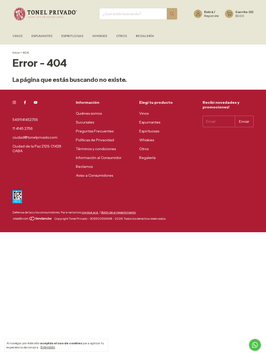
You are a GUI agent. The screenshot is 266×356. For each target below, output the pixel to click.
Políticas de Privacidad (95, 140)
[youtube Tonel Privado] (35, 102)
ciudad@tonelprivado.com (34, 137)
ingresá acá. (90, 212)
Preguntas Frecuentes (95, 131)
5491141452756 (25, 119)
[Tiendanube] (32, 220)
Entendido (48, 347)
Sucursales (85, 122)
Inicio (16, 52)
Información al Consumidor (99, 157)
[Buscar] (172, 14)
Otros (121, 36)
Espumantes (41, 36)
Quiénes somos (89, 113)
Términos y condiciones (96, 148)
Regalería (145, 36)
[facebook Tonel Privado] (25, 102)
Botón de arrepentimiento (118, 212)
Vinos (17, 36)
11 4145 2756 (22, 128)
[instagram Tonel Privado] (14, 102)
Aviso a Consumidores (94, 175)
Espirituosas (72, 36)
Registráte (211, 16)
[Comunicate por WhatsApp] (255, 345)
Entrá (208, 12)
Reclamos (84, 166)
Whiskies (99, 36)
